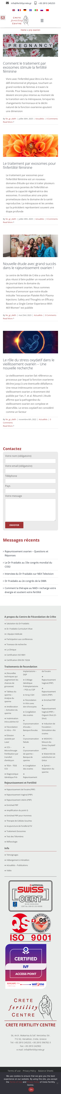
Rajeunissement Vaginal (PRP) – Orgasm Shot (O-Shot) (49, 713)
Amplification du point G (17, 810)
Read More (8, 122)
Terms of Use (16, 1082)
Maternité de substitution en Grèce (48, 757)
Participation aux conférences (20, 639)
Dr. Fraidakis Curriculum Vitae (19, 628)
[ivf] (25, 945)
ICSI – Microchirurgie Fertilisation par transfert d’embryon (11, 754)
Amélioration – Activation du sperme (11, 710)
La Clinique (11, 649)
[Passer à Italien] (36, 10)
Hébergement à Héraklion (18, 860)
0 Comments (52, 118)
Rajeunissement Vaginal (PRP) (20, 794)
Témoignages (12, 854)
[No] (57, 1083)
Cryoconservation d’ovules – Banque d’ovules (31, 727)
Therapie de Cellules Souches (19, 820)
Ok (31, 1089)
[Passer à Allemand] (25, 10)
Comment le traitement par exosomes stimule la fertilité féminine (25, 67)
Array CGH (29, 694)
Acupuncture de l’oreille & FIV (19, 826)
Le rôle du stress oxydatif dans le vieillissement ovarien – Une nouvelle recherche (28, 363)
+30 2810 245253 (46, 3)
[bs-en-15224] (30, 881)
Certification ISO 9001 (16, 654)
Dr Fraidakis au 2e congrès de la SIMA (25, 581)
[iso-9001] (30, 913)
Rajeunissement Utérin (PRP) (19, 800)
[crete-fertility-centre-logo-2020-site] (20, 16)
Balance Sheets (45, 1070)
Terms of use (14, 1070)
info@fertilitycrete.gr (21, 3)
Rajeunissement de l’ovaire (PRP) (21, 789)
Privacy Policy (29, 1070)
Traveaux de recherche (17, 644)
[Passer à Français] (19, 10)
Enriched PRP (50, 700)
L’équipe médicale (14, 634)
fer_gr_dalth (11, 118)
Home (24, 30)
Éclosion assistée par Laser (9, 738)
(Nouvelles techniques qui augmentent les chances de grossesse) (11, 680)
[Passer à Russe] (42, 10)
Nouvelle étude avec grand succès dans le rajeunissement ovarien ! (29, 265)
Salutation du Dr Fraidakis (18, 623)
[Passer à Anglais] (13, 10)
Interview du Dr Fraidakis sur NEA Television (29, 573)
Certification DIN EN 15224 (18, 660)
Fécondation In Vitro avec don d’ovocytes (30, 703)
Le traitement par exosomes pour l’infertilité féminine (29, 165)
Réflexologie (12, 841)
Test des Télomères (15, 836)
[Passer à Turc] (47, 10)
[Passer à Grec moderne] (30, 10)
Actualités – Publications (17, 865)
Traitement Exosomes (16, 831)
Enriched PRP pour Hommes (19, 815)
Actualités (39, 118)
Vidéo (9, 870)
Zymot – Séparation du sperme (48, 768)
